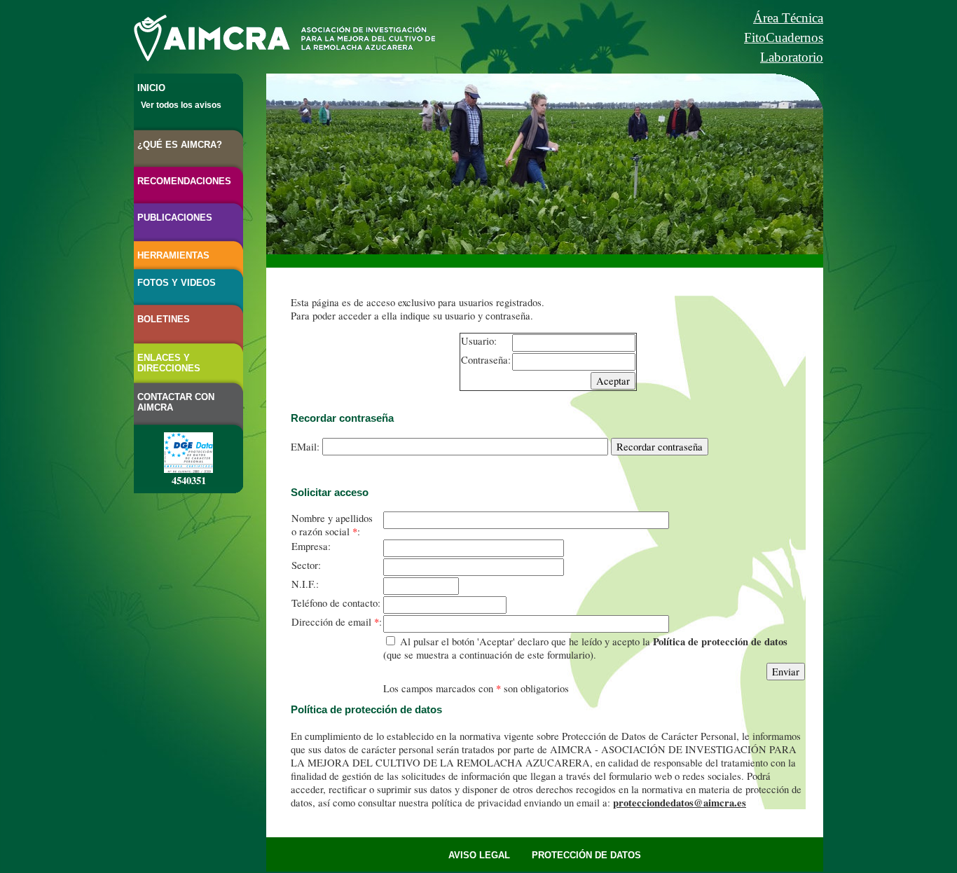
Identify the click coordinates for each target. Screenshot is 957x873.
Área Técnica (788, 18)
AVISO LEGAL (479, 855)
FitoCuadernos (783, 37)
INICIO (151, 88)
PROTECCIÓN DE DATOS (586, 855)
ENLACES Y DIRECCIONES (168, 362)
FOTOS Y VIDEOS (176, 282)
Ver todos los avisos (181, 105)
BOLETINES (163, 319)
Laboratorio (791, 57)
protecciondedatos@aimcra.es (679, 802)
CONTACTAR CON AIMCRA (175, 402)
